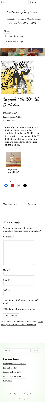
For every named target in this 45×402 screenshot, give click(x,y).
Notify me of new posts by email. (20, 309)
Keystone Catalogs (14, 41)
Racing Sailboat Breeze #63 (14, 363)
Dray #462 (7, 380)
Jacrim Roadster (10, 368)
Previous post (10, 204)
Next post (33, 204)
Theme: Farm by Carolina (22, 398)
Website (7, 290)
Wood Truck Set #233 (12, 376)
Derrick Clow (10, 112)
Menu (7, 31)
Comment (8, 236)
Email (6, 280)
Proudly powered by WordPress (22, 393)
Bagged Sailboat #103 (12, 372)
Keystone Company (14, 36)
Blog (13, 120)
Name (6, 270)
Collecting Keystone (22, 11)
